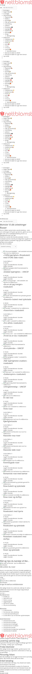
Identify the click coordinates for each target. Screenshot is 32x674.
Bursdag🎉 (8, 20)
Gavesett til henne (11, 51)
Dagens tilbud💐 (7, 12)
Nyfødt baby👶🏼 (9, 30)
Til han (7, 46)
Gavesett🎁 (8, 49)
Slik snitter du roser (7, 567)
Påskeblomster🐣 (9, 39)
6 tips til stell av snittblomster (11, 584)
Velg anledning (7, 15)
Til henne (7, 47)
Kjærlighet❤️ (8, 29)
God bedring (8, 24)
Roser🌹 (7, 44)
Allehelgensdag (11, 36)
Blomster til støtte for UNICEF (12, 53)
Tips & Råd (6, 56)
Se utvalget (6, 13)
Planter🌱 (7, 42)
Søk (1, 7)
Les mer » (2, 579)
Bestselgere (6, 10)
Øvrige (7, 34)
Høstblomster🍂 (9, 41)
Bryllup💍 (7, 19)
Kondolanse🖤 (9, 27)
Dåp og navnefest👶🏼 (10, 22)
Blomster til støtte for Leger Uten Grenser (16, 54)
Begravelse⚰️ (8, 17)
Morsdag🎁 (8, 32)
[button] (13, 264)
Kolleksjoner (6, 37)
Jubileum (7, 25)
